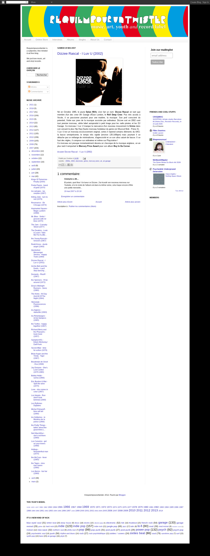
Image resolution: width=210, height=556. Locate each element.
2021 (31, 105)
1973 (109, 507)
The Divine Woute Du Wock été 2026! (167, 162)
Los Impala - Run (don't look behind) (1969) (38, 397)
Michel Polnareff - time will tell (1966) (38, 411)
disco (77, 523)
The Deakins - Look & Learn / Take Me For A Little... (39, 232)
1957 (37, 507)
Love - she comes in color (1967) (39, 390)
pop (81, 529)
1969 (85, 506)
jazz (124, 526)
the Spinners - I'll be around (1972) (39, 281)
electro (87, 523)
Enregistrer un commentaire (72, 196)
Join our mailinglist (162, 50)
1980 (145, 507)
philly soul (71, 530)
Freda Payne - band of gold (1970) (39, 186)
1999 (77, 511)
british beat (51, 523)
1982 (156, 507)
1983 (162, 507)
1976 (124, 507)
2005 (105, 511)
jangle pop (112, 526)
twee (41, 536)
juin (33, 173)
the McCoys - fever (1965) (39, 458)
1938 (28, 507)
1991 (42, 511)
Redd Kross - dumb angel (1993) (39, 245)
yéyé (62, 536)
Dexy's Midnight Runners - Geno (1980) (39, 288)
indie (61, 526)
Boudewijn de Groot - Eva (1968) (39, 363)
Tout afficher (179, 191)
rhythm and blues (67, 533)
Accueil (27, 39)
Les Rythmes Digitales (36, 404)
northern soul (58, 530)
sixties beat (137, 533)
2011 (31, 133)
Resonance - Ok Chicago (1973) (39, 204)
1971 (98, 507)
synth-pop (31, 536)
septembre (36, 162)
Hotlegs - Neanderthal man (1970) (39, 451)
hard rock (50, 526)
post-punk (125, 530)
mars (34, 482)
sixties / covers (117, 533)
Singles (82, 39)
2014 (31, 123)
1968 (79, 507)
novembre (36, 155)
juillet (34, 169)
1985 (171, 507)
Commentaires (36, 92)
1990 (37, 511)
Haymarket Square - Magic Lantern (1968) (39, 210)
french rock (147, 523)
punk (52, 533)
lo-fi (140, 526)
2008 (31, 144)
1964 (55, 507)
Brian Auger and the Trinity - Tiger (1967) (39, 356)
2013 (31, 126)
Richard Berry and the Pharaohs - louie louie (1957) (38, 333)
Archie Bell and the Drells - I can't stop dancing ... (39, 268)
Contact (107, 39)
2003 (96, 511)
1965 (60, 507)
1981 (151, 507)
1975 (119, 507)
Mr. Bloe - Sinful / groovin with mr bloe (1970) (38, 218)
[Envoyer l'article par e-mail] (84, 158)
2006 (109, 510)
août (34, 165)
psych (162, 529)
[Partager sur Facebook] (68, 164)
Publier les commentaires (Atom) (82, 206)
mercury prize (94, 161)
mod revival (164, 526)
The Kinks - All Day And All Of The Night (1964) (39, 296)
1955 (33, 507)
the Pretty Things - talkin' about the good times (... (39, 427)
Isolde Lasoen (158, 133)
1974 (115, 507)
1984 (166, 507)
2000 (82, 511)
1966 (66, 506)
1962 (45, 507)
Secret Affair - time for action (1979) (39, 349)
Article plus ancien (132, 202)
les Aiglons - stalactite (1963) (39, 311)
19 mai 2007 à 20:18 (72, 191)
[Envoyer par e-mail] (59, 164)
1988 (29, 511)
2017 (31, 112)
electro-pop (98, 523)
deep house (66, 523)
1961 (41, 507)
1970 (92, 507)
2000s (67, 161)
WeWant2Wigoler (160, 160)
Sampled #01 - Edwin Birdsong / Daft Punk (39, 342)
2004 (100, 511)
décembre (36, 151)
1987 (181, 507)
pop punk (95, 530)
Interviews (57, 39)
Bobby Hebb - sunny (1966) (38, 377)
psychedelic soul (38, 533)
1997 (68, 511)
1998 (73, 511)
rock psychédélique (97, 533)
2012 (31, 130)
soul (154, 533)
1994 (55, 511)
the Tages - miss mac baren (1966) (38, 465)
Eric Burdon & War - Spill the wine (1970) (39, 383)
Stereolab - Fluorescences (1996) (38, 304)
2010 (31, 137)
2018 (31, 108)
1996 (64, 511)
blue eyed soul (34, 523)
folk (122, 523)
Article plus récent (64, 202)
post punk (110, 530)
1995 (59, 511)
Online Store (42, 39)
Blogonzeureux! (160, 139)
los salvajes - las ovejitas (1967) (38, 192)
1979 (140, 507)
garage (163, 522)
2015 (31, 119)
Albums (70, 39)
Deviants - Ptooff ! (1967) (38, 275)
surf (177, 533)
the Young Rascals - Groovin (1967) (39, 239)
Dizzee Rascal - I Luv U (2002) (80, 53)
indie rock (98, 526)
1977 (129, 507)
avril (34, 478)
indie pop (79, 526)
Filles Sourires (159, 131)
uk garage (107, 161)
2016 (31, 115)
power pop (143, 529)
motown (30, 530)
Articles (33, 87)
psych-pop (178, 530)
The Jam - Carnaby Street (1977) (39, 226)
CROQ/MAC (158, 117)
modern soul (176, 526)
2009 (31, 141)
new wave (42, 530)
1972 (103, 507)
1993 (51, 511)
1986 (176, 507)
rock (81, 533)
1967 (73, 507)
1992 (46, 511)
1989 (33, 511)
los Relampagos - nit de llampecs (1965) (38, 318)
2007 (31, 148)
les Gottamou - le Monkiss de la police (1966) (38, 419)
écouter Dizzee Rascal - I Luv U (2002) (74, 152)
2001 (87, 511)
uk (101, 161)
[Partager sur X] (65, 164)
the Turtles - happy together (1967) (39, 325)
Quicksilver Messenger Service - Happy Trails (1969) (39, 253)
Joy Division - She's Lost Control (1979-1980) (39, 370)
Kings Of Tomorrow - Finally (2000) (39, 180)
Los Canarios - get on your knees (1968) (39, 443)
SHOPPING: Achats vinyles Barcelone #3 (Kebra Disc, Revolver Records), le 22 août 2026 (167, 121)
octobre (35, 158)
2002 (73, 161)
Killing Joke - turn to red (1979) (39, 198)
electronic (79, 161)
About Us (94, 39)
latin (132, 526)
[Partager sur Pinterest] (71, 164)
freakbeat (133, 523)
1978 (134, 507)
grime (86, 161)
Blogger (122, 495)
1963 (50, 507)
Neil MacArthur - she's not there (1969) (38, 435)
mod (151, 526)
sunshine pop (167, 533)
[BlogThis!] (62, 164)
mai (33, 176)
